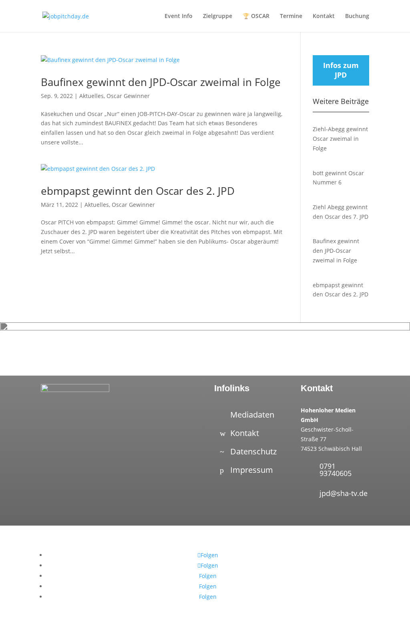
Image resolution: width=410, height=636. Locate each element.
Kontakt (324, 16)
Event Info (179, 16)
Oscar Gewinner (128, 96)
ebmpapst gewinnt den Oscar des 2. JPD (138, 191)
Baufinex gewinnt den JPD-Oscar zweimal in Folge (161, 82)
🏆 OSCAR (256, 16)
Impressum (251, 469)
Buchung (357, 16)
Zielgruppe (217, 16)
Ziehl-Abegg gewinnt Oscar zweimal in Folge (340, 138)
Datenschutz (253, 451)
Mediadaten (252, 414)
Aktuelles (91, 96)
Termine (291, 16)
